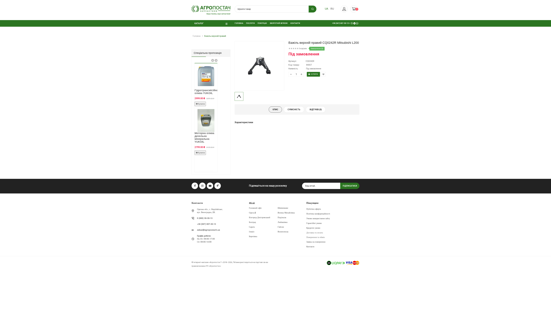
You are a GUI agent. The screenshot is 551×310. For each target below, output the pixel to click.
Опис (275, 109)
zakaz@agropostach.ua (208, 229)
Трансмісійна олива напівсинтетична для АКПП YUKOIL (216, 96)
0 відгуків (303, 49)
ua (326, 8)
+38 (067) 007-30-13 (206, 223)
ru (332, 8)
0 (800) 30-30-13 (205, 218)
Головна (196, 36)
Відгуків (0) (316, 109)
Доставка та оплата (314, 232)
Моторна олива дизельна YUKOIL (216, 143)
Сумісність (294, 109)
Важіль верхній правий (215, 36)
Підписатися (350, 186)
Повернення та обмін (315, 237)
